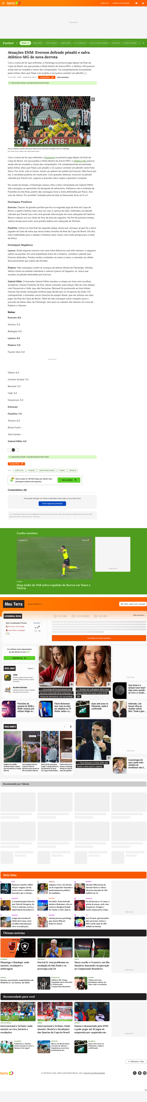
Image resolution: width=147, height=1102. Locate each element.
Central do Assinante (121, 3)
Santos (3, 977)
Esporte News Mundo (47, 470)
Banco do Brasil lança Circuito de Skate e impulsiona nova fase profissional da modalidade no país (60, 1047)
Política (52, 882)
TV (87, 915)
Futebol (62, 470)
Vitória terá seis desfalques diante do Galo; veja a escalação (97, 982)
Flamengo (49, 157)
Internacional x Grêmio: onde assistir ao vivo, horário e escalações (16, 1029)
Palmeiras (17, 1041)
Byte (13, 882)
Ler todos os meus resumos (99, 638)
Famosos (15, 898)
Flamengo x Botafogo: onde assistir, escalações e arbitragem (14, 965)
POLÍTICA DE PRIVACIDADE (94, 1073)
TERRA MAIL (105, 3)
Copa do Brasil (5, 1023)
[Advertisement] (129, 983)
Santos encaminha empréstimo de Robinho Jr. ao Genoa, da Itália (17, 981)
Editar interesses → (139, 615)
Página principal (13, 3)
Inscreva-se (18, 658)
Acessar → (31, 668)
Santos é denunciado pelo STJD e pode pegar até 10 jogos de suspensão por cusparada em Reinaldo (91, 1029)
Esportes (72, 470)
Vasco (76, 959)
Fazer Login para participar (52, 503)
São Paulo (41, 959)
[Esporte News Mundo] (13, 450)
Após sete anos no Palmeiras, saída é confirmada (96, 1046)
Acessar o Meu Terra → (35, 604)
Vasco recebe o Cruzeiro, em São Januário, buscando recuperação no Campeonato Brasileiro (91, 965)
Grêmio (39, 1023)
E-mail (136, 3)
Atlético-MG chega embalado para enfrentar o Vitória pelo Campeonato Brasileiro (61, 983)
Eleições (52, 898)
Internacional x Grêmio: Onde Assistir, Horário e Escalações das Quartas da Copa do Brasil (53, 1029)
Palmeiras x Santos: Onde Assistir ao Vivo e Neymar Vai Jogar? (24, 1046)
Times (24, 43)
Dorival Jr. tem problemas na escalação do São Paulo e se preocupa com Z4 (53, 965)
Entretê (88, 882)
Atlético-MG (80, 160)
